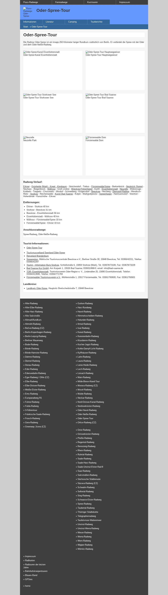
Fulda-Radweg (32, 406)
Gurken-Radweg (85, 303)
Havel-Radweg (84, 311)
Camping (72, 22)
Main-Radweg (84, 377)
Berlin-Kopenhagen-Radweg (38, 332)
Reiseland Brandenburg (38, 256)
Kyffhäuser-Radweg (87, 352)
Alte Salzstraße (32, 315)
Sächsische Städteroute (89, 479)
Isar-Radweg (83, 328)
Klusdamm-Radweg (87, 340)
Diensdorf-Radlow (121, 191)
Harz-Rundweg (84, 307)
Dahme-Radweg (32, 357)
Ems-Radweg (31, 394)
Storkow (34, 194)
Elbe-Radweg (31, 381)
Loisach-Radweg (85, 373)
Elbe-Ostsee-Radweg (35, 385)
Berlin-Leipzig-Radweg (35, 336)
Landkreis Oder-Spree (37, 288)
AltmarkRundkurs (33, 320)
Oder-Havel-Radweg (87, 410)
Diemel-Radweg (32, 361)
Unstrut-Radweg (85, 524)
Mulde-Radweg (85, 394)
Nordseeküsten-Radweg (89, 406)
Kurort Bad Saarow (64, 194)
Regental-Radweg (86, 442)
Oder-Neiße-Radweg (87, 414)
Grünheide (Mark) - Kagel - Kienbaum (49, 186)
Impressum (124, 2)
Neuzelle (124, 189)
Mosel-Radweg (85, 389)
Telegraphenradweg (87, 516)
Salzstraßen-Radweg (87, 475)
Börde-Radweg (32, 348)
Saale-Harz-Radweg (87, 462)
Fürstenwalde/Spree (100, 186)
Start (25, 26)
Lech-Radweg (84, 369)
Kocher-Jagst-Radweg (88, 344)
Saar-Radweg (84, 471)
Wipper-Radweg (85, 545)
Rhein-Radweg (84, 450)
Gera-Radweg (31, 422)
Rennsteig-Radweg (86, 446)
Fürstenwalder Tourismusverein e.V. (44, 277)
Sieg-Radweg (84, 495)
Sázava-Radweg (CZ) (88, 483)
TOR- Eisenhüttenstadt (37, 271)
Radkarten (30, 560)
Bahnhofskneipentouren (36, 571)
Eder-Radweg (31, 369)
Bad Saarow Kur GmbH (38, 268)
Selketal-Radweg (86, 491)
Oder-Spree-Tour (39, 26)
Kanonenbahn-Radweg (88, 336)
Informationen (29, 22)
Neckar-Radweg (85, 398)
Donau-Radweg (32, 365)
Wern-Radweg (84, 540)
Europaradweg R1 (33, 398)
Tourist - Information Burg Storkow (43, 265)
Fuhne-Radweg (32, 402)
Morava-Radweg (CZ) (88, 385)
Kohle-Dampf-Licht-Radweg (90, 348)
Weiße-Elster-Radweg (35, 389)
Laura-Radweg (84, 361)
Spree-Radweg (84, 504)
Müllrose (51, 189)
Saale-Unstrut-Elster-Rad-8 (90, 467)
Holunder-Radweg (86, 320)
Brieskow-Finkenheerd (81, 189)
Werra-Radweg (84, 536)
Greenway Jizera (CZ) (35, 426)
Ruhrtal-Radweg (85, 454)
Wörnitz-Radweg (85, 549)
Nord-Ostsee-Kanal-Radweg (91, 402)
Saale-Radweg (84, 458)
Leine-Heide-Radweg (87, 365)
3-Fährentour (31, 410)
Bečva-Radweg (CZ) (34, 328)
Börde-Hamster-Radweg (36, 352)
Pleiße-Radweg (85, 438)
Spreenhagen (105, 194)
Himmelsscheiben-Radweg (90, 315)
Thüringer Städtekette (88, 512)
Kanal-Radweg (84, 332)
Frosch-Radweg (32, 418)
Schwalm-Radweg (86, 487)
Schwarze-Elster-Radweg (89, 499)
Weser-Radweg (85, 532)
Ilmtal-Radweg (84, 324)
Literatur (49, 22)
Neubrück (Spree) (134, 186)
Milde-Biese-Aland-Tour (89, 381)
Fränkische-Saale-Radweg (37, 414)
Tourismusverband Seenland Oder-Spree (46, 252)
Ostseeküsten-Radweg (88, 434)
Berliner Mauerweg (34, 340)
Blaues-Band (31, 575)
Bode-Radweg (31, 344)
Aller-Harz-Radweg (34, 311)
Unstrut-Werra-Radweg (88, 528)
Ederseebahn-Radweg (35, 373)
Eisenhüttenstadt (110, 189)
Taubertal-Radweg (86, 508)
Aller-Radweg (31, 303)
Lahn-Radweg (84, 357)
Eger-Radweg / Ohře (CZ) (37, 377)
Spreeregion (32, 259)
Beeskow (95, 191)
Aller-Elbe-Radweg (33, 307)
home (27, 586)
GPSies (28, 579)
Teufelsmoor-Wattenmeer (89, 520)
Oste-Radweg (84, 430)
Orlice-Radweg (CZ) (87, 422)
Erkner (26, 186)
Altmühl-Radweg (33, 324)
